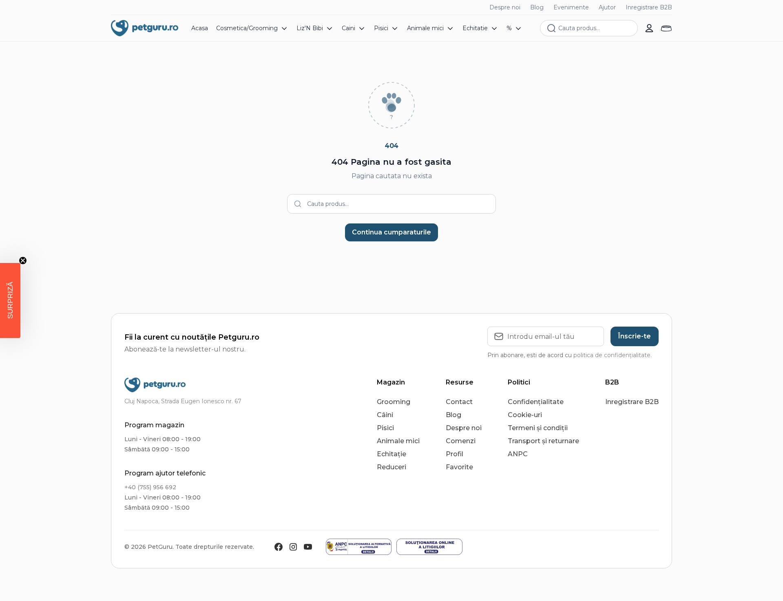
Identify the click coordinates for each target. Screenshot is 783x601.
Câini (385, 415)
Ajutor (607, 7)
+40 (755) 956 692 (150, 487)
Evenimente (571, 7)
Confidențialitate (536, 402)
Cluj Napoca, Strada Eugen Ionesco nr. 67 (182, 401)
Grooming (393, 402)
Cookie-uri (525, 415)
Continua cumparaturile (391, 232)
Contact (459, 402)
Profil (454, 454)
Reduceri (391, 467)
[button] (10, 300)
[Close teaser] (23, 260)
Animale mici (398, 441)
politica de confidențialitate (611, 355)
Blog (537, 7)
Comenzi (461, 441)
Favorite (459, 467)
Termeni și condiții (538, 428)
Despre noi (504, 7)
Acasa (199, 28)
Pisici (385, 428)
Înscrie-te (634, 336)
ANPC (518, 454)
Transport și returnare (543, 441)
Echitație (391, 454)
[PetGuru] (144, 28)
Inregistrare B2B (649, 7)
